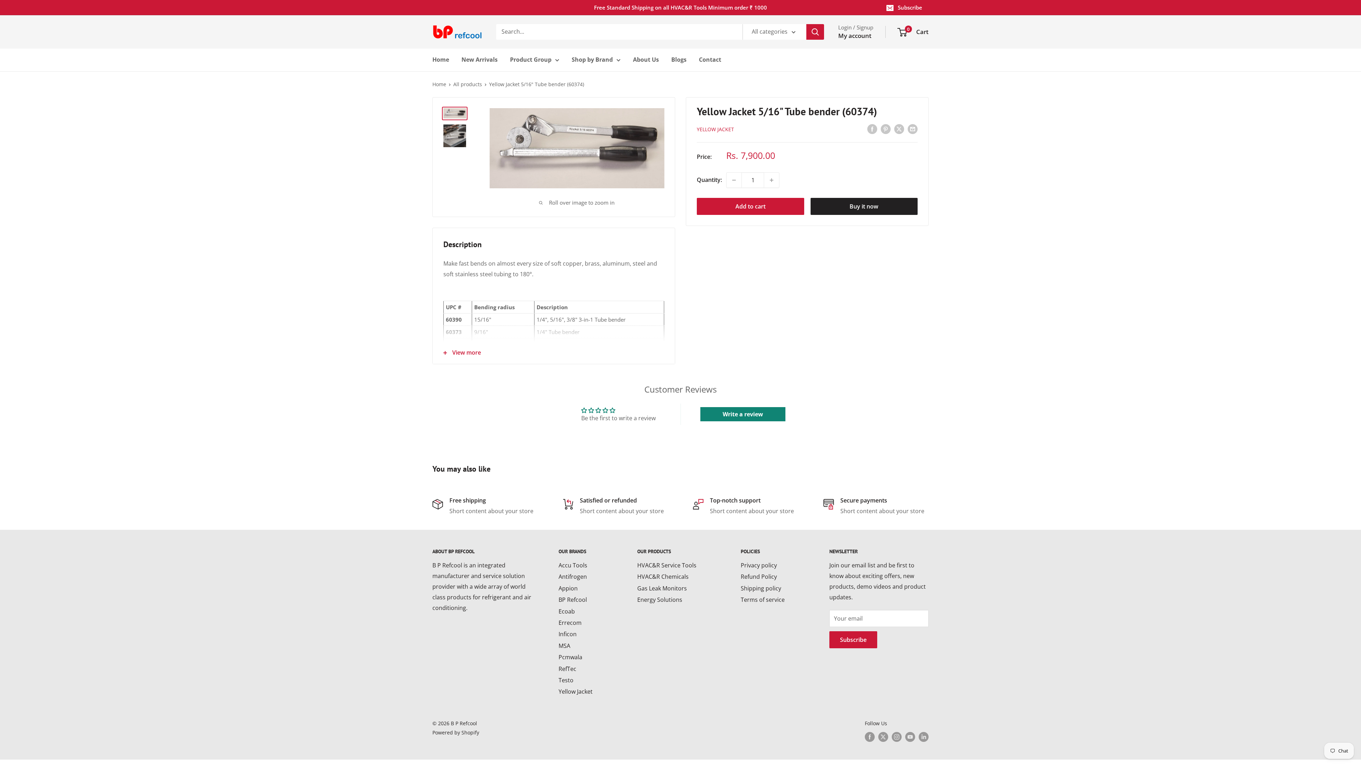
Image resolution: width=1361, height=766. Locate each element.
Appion (568, 588)
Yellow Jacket (576, 691)
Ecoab (567, 611)
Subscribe (910, 7)
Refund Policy (759, 577)
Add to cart (750, 206)
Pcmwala (570, 657)
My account (855, 36)
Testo (566, 680)
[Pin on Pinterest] (886, 129)
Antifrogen (573, 577)
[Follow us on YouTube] (910, 737)
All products (467, 84)
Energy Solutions (659, 600)
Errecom (570, 623)
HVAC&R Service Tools (666, 565)
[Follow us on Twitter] (883, 737)
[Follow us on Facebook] (870, 737)
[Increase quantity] (771, 180)
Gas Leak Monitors (662, 588)
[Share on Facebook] (872, 129)
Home (439, 84)
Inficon (568, 634)
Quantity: (709, 180)
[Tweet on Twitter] (899, 129)
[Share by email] (913, 129)
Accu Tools (573, 565)
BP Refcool (573, 600)
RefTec (567, 669)
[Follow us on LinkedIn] (924, 737)
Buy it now (864, 206)
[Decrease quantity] (734, 180)
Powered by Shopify (455, 732)
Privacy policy (759, 565)
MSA (564, 646)
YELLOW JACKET (715, 129)
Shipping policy (761, 588)
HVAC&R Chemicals (663, 577)
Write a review (743, 414)
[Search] (815, 32)
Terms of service (763, 600)
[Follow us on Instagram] (897, 737)
